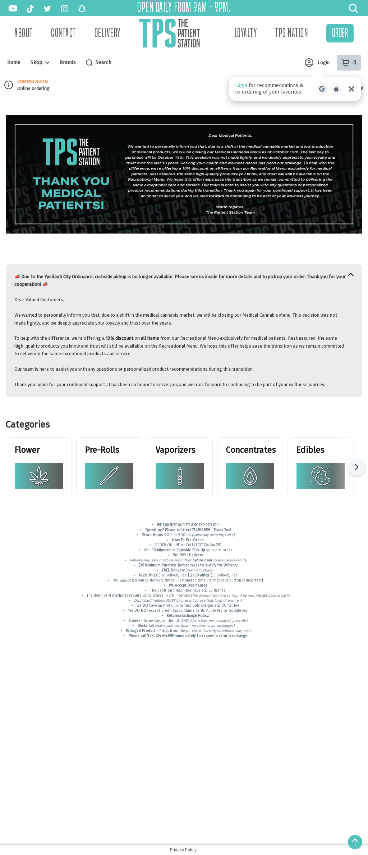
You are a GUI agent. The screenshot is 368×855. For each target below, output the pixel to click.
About (23, 33)
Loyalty (246, 33)
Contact (63, 33)
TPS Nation (291, 33)
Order (340, 33)
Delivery (108, 33)
